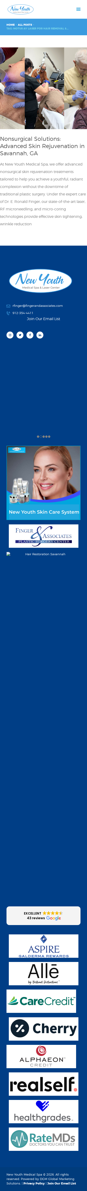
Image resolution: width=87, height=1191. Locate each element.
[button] (43, 915)
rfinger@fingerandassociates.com (38, 305)
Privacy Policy (34, 1183)
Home (10, 25)
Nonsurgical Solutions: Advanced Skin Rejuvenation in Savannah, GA (42, 146)
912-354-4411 (23, 313)
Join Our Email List (61, 1183)
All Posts (25, 25)
